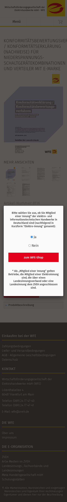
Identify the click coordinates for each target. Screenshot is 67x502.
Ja (35, 237)
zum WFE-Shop (33, 257)
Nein (35, 246)
